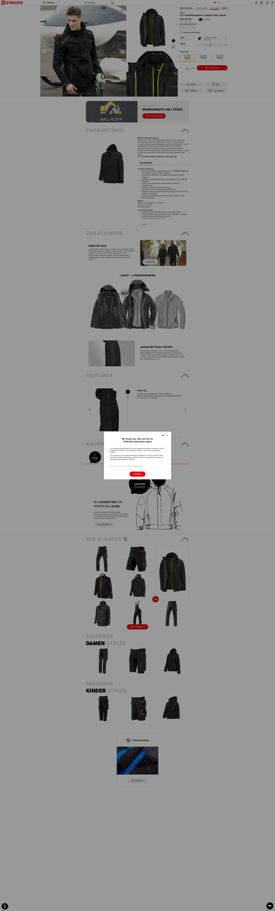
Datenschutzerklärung (136, 466)
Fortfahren (137, 474)
